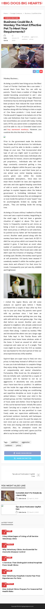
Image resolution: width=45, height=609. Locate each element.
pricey (31, 39)
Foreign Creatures (11, 18)
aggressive (34, 37)
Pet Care (8, 531)
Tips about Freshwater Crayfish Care (28, 508)
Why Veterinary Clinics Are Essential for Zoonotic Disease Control (19, 550)
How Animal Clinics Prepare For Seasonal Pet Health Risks (22, 590)
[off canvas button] (2, 3)
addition (26, 37)
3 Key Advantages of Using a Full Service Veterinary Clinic (20, 537)
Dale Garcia (6, 39)
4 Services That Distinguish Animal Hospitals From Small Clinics (22, 564)
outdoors (25, 39)
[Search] (42, 3)
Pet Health (9, 544)
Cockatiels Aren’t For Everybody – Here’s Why (29, 494)
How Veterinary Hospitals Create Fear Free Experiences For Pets (21, 577)
